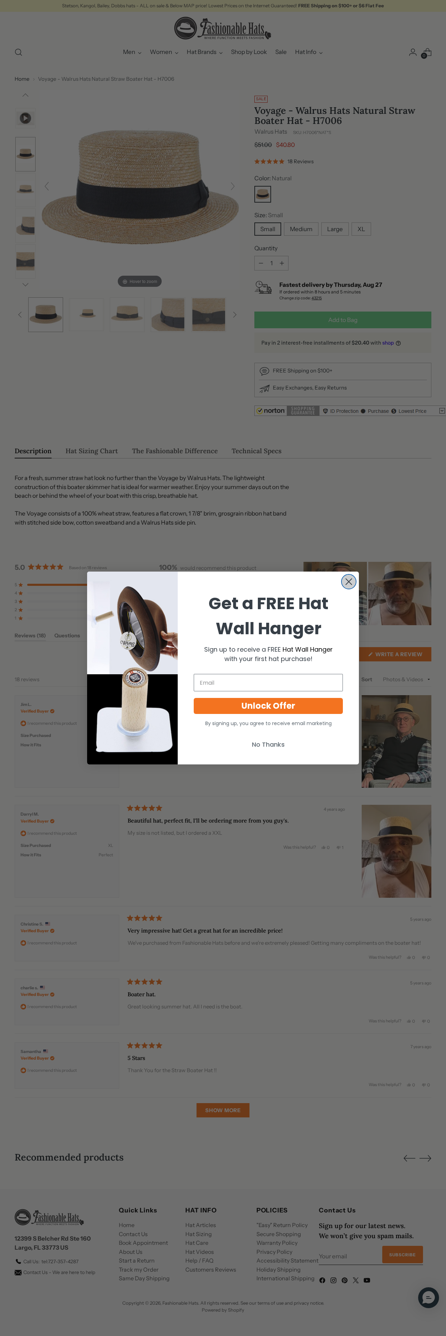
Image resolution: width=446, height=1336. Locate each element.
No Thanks (268, 744)
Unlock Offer (268, 706)
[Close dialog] (348, 581)
